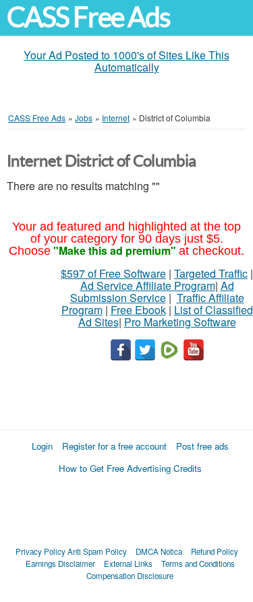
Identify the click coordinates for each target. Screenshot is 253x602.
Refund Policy (214, 551)
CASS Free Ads (88, 17)
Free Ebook (138, 310)
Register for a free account (114, 446)
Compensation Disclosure (129, 575)
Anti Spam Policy (97, 551)
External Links (128, 563)
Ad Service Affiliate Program (147, 285)
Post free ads (202, 446)
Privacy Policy (40, 551)
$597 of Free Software (113, 273)
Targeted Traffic (211, 273)
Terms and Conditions (198, 563)
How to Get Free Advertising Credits (130, 468)
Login (42, 446)
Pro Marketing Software (180, 322)
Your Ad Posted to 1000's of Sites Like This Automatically (126, 61)
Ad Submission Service (152, 291)
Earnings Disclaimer (60, 563)
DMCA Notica (159, 551)
